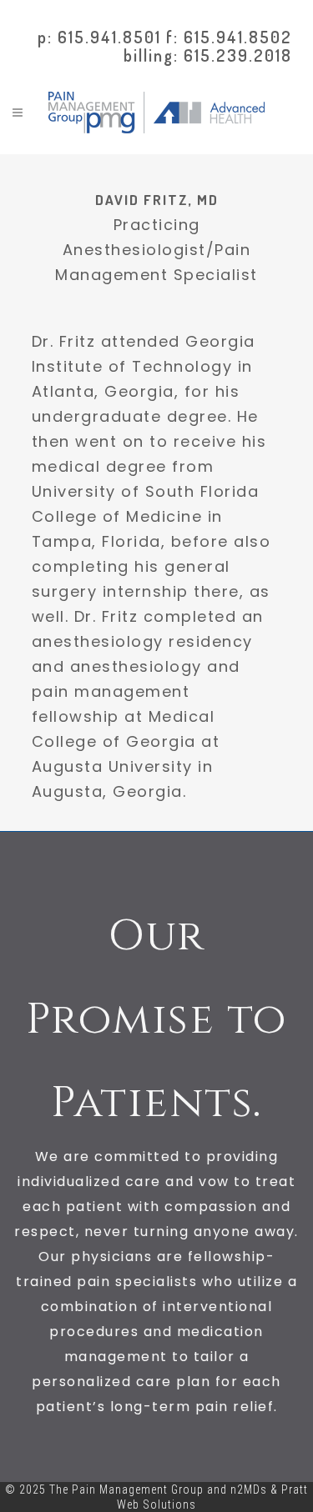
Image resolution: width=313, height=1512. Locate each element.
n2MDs (248, 1489)
